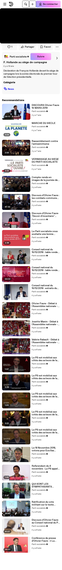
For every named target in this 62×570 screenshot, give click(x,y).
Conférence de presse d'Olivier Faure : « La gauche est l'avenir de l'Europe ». (44, 539)
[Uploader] (32, 4)
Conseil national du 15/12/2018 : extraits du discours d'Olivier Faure (45, 287)
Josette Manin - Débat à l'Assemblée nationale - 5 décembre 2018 (46, 323)
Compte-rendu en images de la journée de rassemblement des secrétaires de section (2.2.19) (45, 179)
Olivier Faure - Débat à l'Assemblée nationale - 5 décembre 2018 (46, 305)
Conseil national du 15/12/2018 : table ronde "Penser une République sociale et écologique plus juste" (45, 269)
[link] (16, 56)
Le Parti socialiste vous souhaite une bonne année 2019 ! (45, 233)
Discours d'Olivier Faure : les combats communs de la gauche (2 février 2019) (46, 197)
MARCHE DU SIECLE (43, 123)
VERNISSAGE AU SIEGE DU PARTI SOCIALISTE (45, 160)
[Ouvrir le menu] (5, 4)
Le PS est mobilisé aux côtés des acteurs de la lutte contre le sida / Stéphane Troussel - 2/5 (45, 359)
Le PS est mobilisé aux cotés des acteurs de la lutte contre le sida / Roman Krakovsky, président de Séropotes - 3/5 (45, 431)
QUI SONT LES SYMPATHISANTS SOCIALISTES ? (42, 485)
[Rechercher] (25, 4)
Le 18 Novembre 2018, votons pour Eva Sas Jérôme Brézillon (44, 449)
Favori (47, 46)
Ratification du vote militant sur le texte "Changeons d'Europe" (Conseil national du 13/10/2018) (44, 503)
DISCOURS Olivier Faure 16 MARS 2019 (45, 106)
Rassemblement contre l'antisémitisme (45, 142)
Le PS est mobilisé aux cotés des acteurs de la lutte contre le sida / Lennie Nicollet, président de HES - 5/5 (44, 395)
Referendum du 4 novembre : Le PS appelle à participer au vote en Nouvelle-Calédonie (46, 467)
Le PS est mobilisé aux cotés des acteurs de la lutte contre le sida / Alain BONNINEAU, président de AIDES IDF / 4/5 (45, 413)
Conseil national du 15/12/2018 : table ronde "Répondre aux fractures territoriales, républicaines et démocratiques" (45, 251)
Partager (29, 46)
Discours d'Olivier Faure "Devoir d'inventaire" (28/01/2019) (45, 215)
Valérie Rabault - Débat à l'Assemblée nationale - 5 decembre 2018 (46, 341)
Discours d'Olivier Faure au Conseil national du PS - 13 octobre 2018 (46, 521)
